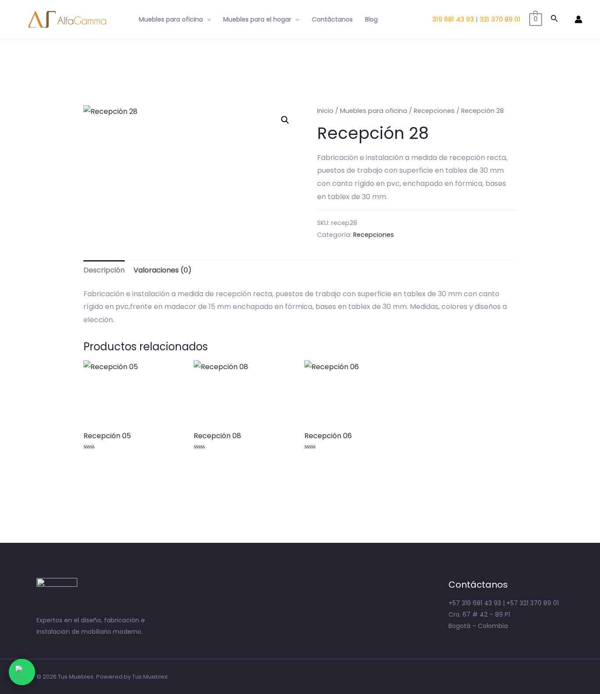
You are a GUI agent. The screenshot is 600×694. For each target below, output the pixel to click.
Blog (371, 19)
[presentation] (207, 19)
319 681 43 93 (453, 19)
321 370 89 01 (500, 19)
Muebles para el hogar (257, 19)
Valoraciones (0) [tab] (163, 270)
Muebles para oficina (171, 19)
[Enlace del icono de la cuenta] (578, 19)
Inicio (325, 110)
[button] (285, 120)
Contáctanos (332, 19)
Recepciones (434, 110)
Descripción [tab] (104, 270)
